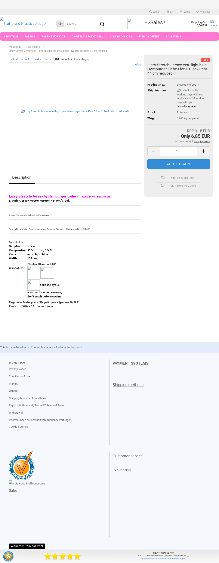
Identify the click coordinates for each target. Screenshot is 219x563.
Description (21, 177)
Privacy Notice (17, 369)
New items (11, 36)
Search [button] (156, 11)
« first (14, 59)
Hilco (138, 64)
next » (37, 59)
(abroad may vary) (186, 106)
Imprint (13, 383)
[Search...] (102, 24)
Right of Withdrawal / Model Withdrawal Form (36, 405)
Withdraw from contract (27, 546)
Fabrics (30, 36)
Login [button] (186, 11)
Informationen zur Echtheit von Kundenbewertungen (40, 420)
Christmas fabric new (87, 36)
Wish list (204, 11)
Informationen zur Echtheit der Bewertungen (163, 558)
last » (48, 59)
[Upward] (11, 557)
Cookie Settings (18, 426)
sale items (173, 36)
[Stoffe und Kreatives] (25, 23)
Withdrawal (16, 412)
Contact (13, 390)
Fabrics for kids (53, 36)
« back (26, 59)
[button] (170, 12)
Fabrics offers (149, 36)
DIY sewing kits (121, 36)
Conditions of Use (19, 376)
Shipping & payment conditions (27, 398)
